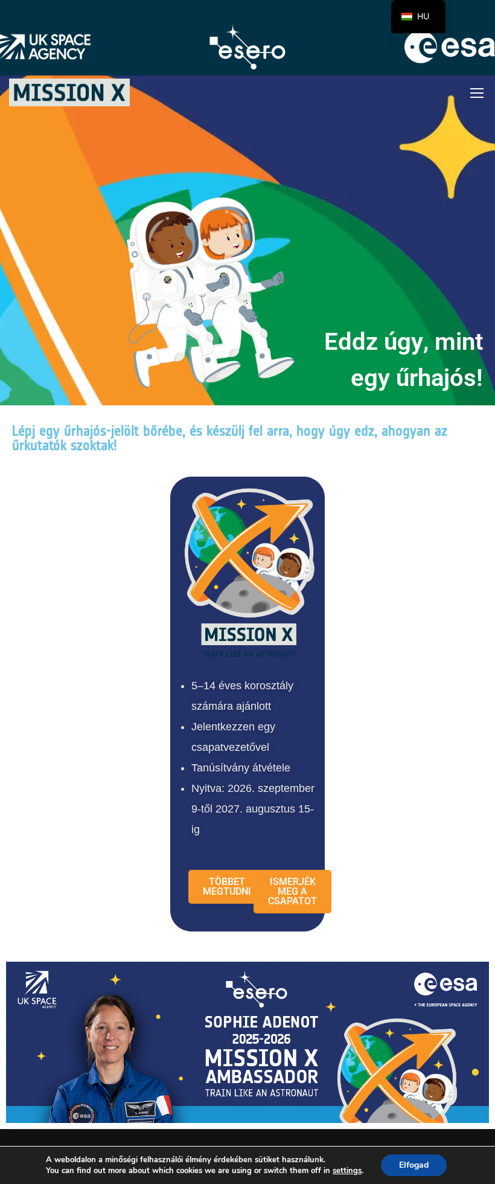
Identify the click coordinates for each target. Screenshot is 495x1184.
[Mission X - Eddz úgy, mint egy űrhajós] (69, 92)
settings (347, 1170)
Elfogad (414, 1165)
